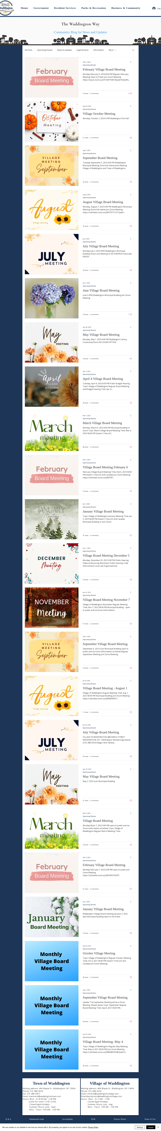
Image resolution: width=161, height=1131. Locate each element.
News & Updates (64, 50)
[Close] (158, 1127)
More (111, 50)
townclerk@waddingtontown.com (45, 1096)
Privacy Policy (93, 1127)
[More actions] (131, 62)
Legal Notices (82, 50)
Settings (140, 1127)
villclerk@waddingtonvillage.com (102, 1093)
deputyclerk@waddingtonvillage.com (104, 1096)
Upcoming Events (44, 50)
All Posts (28, 50)
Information (98, 50)
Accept (150, 1127)
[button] (41, 8)
